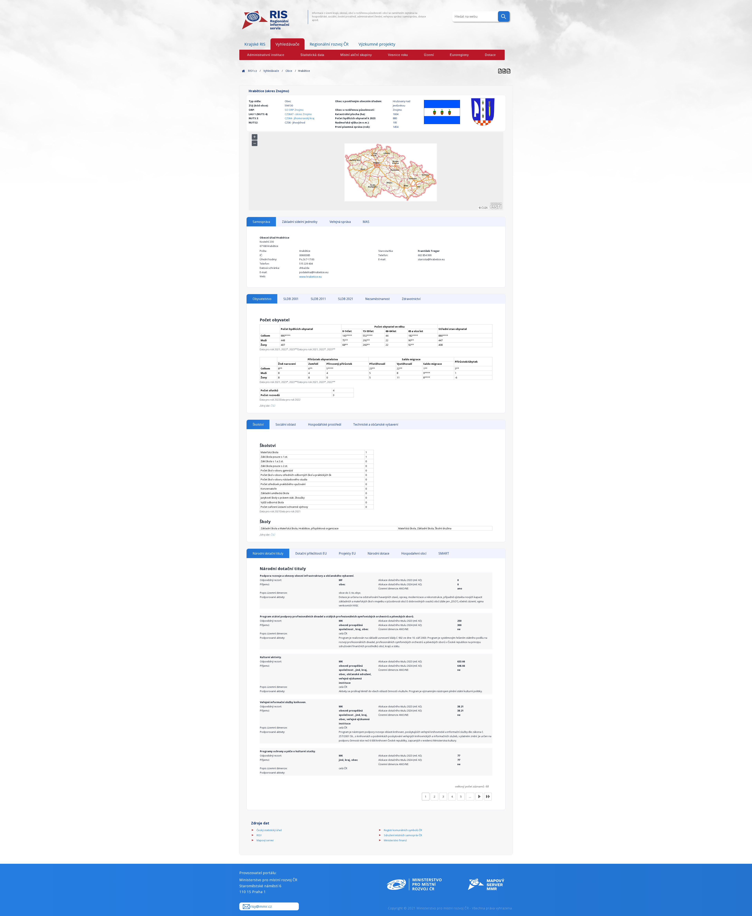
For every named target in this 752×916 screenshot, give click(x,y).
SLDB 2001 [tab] (291, 299)
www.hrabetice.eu (310, 276)
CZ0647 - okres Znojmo (298, 114)
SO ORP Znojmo (294, 110)
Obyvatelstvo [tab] (262, 299)
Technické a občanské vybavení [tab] (375, 424)
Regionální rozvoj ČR (329, 44)
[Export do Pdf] (500, 71)
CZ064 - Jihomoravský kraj (299, 118)
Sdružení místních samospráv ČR (403, 835)
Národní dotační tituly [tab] (268, 553)
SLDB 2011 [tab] (318, 299)
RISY (259, 835)
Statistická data (312, 55)
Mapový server (265, 840)
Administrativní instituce (265, 55)
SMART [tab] (443, 553)
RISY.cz (252, 71)
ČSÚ (273, 405)
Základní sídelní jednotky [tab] (299, 222)
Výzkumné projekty (377, 44)
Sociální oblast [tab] (286, 424)
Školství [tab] (258, 424)
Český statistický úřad (269, 830)
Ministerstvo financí (395, 840)
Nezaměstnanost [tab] (377, 299)
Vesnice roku (398, 55)
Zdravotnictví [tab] (411, 299)
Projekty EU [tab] (347, 553)
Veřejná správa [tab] (340, 222)
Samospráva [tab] (261, 222)
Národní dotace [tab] (378, 553)
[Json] (508, 71)
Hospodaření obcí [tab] (413, 553)
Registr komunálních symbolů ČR (403, 830)
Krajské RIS (254, 44)
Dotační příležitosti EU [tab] (311, 553)
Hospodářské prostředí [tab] (324, 424)
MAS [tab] (366, 222)
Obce (289, 71)
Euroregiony (459, 55)
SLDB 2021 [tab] (345, 299)
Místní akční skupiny (356, 55)
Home (243, 71)
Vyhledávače (287, 44)
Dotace (490, 55)
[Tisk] (505, 71)
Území (429, 55)
